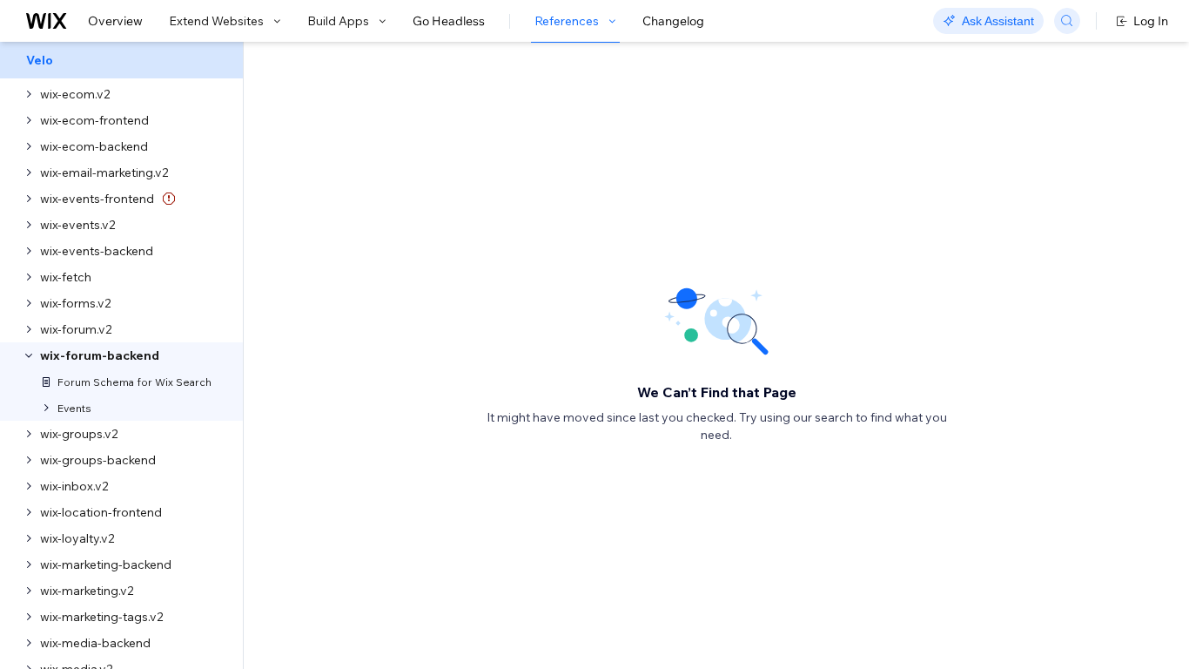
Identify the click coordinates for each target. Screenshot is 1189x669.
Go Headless (449, 21)
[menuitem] (121, 60)
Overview (115, 21)
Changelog (673, 21)
